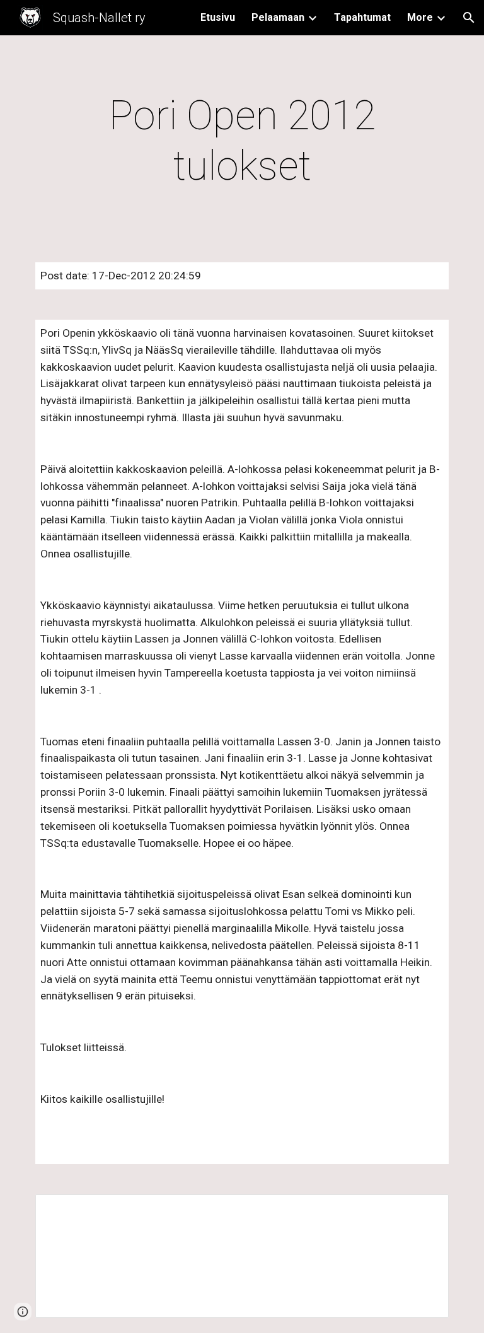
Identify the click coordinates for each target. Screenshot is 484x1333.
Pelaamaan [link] (277, 17)
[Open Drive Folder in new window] (424, 1210)
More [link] (420, 17)
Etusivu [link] (217, 17)
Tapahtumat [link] (362, 17)
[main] (241, 141)
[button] (469, 18)
